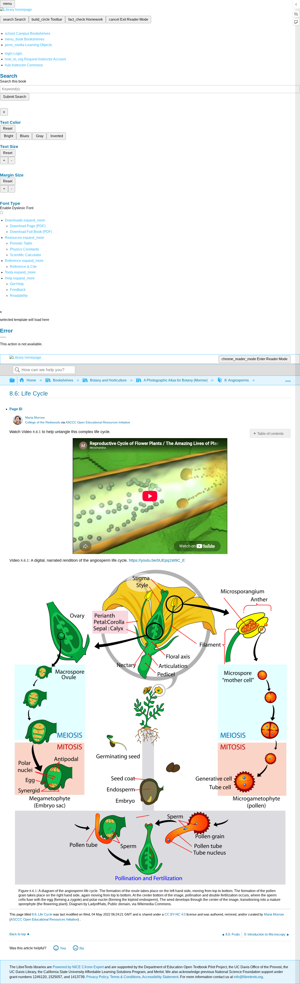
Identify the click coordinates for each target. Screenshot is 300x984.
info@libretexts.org (248, 977)
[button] (17, 289)
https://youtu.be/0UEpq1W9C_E (157, 560)
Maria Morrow (35, 417)
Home (31, 380)
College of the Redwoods (42, 422)
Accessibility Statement (160, 977)
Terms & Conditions (125, 977)
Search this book (13, 81)
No (82, 948)
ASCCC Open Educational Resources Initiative (98, 422)
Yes (63, 948)
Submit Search (14, 97)
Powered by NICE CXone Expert (79, 967)
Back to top (17, 934)
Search (17, 370)
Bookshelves (63, 380)
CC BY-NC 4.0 (175, 914)
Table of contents (270, 433)
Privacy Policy (97, 977)
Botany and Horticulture (108, 380)
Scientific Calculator (25, 255)
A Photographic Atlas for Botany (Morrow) (175, 380)
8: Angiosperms (237, 380)
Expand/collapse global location (288, 379)
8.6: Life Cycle (42, 914)
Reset (7, 128)
